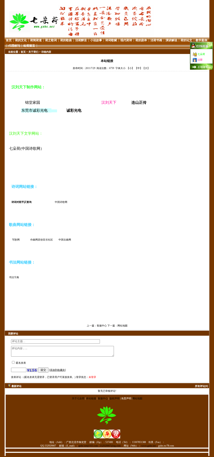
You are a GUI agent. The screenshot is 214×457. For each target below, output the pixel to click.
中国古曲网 (65, 239)
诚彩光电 (74, 110)
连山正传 (138, 102)
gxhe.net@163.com (88, 445)
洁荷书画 (156, 40)
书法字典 (14, 277)
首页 (9, 40)
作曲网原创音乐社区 (41, 239)
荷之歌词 (51, 40)
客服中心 (102, 325)
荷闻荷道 (36, 40)
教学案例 (201, 40)
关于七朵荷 (78, 398)
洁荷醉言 (81, 40)
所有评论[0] (201, 386)
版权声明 (115, 398)
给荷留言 (29, 45)
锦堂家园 (34, 102)
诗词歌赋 (111, 40)
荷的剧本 (141, 40)
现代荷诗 (126, 40)
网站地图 (122, 325)
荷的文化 (21, 40)
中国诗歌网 (61, 202)
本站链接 (91, 398)
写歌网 (16, 239)
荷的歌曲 (66, 40)
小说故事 (96, 40)
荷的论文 (186, 40)
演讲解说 (171, 40)
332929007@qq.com (110, 445)
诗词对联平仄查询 (21, 202)
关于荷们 (33, 51)
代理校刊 (14, 45)
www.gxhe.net (148, 445)
